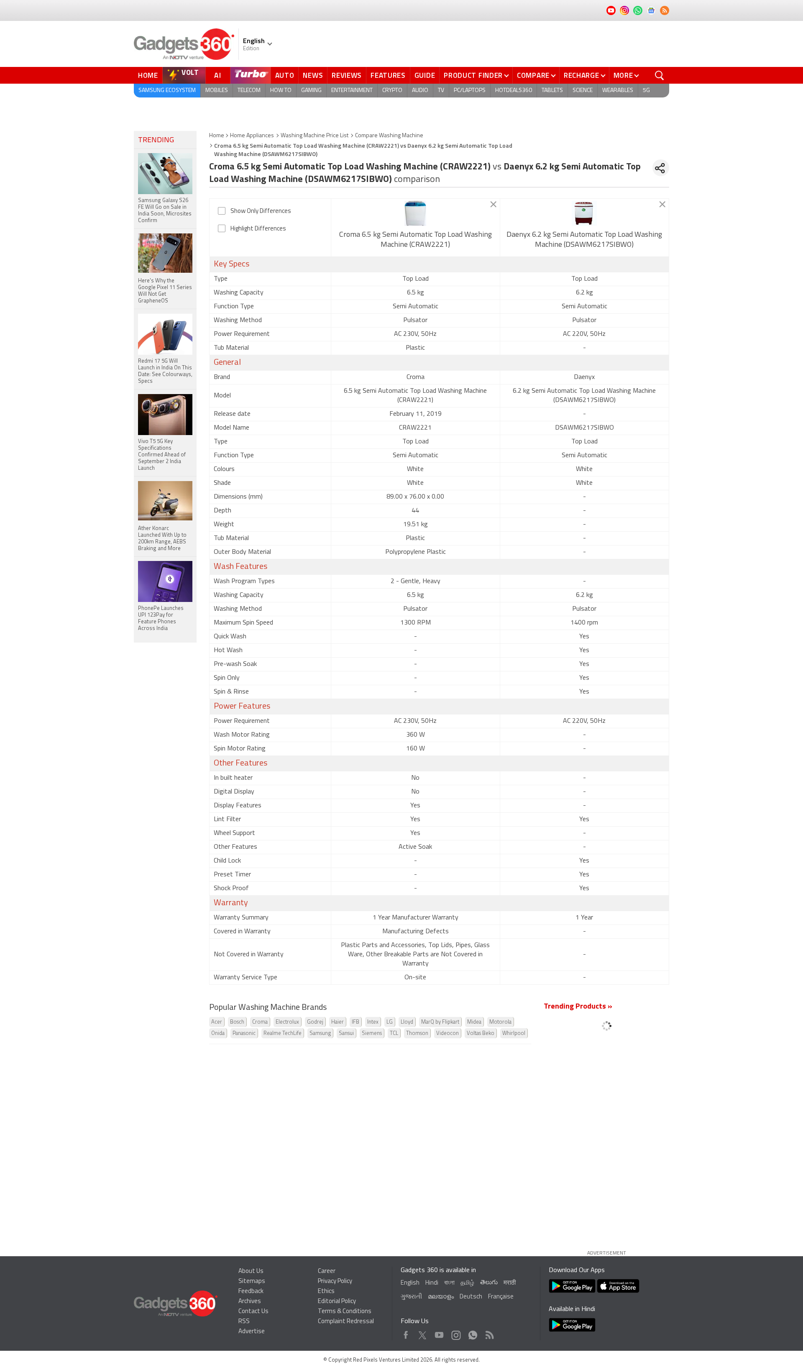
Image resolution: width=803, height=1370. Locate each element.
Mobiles (216, 90)
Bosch (237, 1022)
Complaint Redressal (346, 1322)
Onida (218, 1033)
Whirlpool (513, 1033)
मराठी (510, 1283)
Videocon (447, 1033)
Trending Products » (578, 1007)
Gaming (311, 90)
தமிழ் (467, 1283)
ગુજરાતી (411, 1297)
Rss (489, 1333)
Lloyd (407, 1022)
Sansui (346, 1033)
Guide (424, 75)
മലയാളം (441, 1297)
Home (148, 75)
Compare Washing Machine (389, 136)
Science (583, 90)
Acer (216, 1022)
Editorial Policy (337, 1301)
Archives (249, 1301)
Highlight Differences (258, 229)
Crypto (392, 90)
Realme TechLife (282, 1033)
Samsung (320, 1033)
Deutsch (471, 1297)
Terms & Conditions (344, 1312)
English (410, 1283)
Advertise (251, 1332)
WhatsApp (473, 1333)
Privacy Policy (335, 1281)
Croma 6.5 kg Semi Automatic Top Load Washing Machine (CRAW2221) (415, 240)
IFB (355, 1022)
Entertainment (352, 90)
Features (388, 75)
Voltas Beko (480, 1033)
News (313, 75)
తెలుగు (489, 1283)
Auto (284, 75)
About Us (250, 1271)
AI (218, 75)
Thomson (417, 1033)
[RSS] (664, 10)
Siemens (372, 1033)
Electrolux (287, 1022)
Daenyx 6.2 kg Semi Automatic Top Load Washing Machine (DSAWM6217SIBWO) (584, 240)
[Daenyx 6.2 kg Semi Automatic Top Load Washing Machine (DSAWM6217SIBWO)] (584, 213)
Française (501, 1297)
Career (326, 1271)
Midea (474, 1022)
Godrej (315, 1022)
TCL (394, 1033)
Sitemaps (251, 1281)
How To (281, 90)
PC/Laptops (470, 90)
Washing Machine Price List (314, 136)
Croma (260, 1022)
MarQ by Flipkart (440, 1022)
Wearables (617, 90)
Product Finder (473, 75)
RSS (244, 1322)
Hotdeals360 (513, 90)
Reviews (347, 75)
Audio (420, 90)
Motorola (500, 1022)
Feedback (250, 1291)
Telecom (249, 90)
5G (646, 90)
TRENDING (156, 140)
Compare (533, 75)
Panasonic (244, 1033)
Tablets (552, 90)
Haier (337, 1022)
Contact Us (253, 1312)
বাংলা (449, 1283)
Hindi (431, 1283)
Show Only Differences (260, 211)
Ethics (326, 1291)
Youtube (439, 1333)
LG (389, 1022)
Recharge (581, 75)
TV (441, 90)
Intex (372, 1022)
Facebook (406, 1333)
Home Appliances (252, 136)
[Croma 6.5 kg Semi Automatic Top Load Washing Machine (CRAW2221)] (415, 213)
